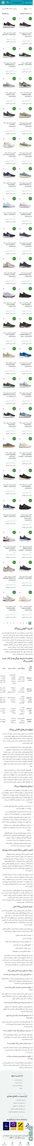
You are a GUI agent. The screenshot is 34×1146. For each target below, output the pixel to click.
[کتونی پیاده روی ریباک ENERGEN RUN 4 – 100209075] (9, 53)
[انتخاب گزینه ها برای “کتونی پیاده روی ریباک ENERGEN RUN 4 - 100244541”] (19, 348)
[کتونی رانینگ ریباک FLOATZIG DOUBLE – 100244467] (9, 143)
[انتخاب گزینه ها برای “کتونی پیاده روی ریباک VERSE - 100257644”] (3, 500)
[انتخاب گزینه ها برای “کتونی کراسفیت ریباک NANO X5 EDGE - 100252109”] (19, 592)
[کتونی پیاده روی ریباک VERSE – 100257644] (9, 505)
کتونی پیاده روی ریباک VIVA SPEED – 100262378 (9, 185)
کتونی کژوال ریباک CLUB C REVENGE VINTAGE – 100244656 (10, 455)
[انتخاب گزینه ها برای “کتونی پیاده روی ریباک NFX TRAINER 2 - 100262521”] (19, 470)
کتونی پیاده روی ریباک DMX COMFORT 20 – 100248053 (25, 125)
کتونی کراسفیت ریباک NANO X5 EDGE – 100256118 (9, 548)
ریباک (30, 39)
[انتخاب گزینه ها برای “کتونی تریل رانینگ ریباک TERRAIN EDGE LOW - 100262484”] (19, 318)
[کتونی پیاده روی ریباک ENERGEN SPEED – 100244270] (25, 203)
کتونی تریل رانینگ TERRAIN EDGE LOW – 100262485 (25, 275)
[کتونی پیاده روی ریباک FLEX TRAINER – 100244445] (9, 293)
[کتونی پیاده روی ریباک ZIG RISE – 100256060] (25, 567)
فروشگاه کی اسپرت (17, 1086)
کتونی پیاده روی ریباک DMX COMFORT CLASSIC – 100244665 (25, 455)
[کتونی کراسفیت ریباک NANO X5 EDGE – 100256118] (9, 537)
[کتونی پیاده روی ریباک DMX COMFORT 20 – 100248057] (25, 173)
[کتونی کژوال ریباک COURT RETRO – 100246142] (9, 353)
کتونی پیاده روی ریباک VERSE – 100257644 (9, 516)
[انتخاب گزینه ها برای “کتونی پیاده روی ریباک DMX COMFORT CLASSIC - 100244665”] (19, 438)
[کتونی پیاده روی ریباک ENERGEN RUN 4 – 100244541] (25, 353)
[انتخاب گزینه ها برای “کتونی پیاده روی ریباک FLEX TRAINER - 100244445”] (3, 288)
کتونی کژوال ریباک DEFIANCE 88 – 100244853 (10, 608)
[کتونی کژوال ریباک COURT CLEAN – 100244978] (9, 83)
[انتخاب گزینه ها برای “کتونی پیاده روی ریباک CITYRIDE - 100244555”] (3, 108)
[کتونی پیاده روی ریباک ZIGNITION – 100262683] (25, 413)
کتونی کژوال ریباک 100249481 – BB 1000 (25, 64)
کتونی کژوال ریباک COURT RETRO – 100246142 (10, 365)
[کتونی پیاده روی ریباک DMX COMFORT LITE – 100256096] (25, 143)
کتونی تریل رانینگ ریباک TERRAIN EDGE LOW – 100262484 (26, 335)
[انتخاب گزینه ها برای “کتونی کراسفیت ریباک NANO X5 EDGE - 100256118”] (3, 532)
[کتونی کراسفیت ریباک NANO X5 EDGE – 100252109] (25, 597)
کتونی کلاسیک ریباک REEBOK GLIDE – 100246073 (26, 94)
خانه (30, 9)
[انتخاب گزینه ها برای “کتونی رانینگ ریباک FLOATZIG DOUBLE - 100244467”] (3, 138)
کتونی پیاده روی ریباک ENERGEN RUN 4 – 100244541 (25, 365)
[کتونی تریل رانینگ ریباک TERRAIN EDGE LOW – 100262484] (25, 323)
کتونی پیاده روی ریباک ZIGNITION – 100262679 (9, 425)
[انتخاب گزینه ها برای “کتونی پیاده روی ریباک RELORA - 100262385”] (3, 18)
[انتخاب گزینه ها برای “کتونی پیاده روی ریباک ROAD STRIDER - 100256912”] (19, 228)
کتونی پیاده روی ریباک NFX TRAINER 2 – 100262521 (25, 486)
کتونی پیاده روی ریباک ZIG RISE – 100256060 (25, 577)
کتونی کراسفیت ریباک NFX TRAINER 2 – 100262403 (9, 335)
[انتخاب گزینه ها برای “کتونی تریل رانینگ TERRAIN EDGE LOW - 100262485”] (19, 258)
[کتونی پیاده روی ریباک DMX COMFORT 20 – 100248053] (25, 113)
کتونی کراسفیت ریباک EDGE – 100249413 (9, 214)
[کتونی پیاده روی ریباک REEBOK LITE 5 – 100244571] (25, 23)
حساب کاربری (18, 1083)
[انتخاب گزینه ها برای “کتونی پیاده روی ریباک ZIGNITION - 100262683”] (19, 408)
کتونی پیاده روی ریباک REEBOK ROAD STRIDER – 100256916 (25, 548)
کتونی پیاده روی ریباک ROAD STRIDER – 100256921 (25, 395)
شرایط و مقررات (18, 1080)
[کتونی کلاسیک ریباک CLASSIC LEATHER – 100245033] (9, 263)
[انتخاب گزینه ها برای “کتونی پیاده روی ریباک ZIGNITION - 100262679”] (3, 408)
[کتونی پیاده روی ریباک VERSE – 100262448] (9, 475)
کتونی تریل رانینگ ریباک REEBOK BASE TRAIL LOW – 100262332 (26, 517)
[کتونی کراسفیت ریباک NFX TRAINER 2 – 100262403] (9, 323)
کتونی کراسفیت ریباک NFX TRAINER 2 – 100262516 (25, 305)
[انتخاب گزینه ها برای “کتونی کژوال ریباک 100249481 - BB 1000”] (19, 48)
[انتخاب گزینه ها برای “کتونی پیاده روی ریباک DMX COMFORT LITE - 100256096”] (19, 138)
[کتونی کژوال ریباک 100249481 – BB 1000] (25, 53)
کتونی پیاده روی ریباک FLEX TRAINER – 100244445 (9, 305)
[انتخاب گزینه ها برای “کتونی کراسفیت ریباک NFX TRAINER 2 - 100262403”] (3, 318)
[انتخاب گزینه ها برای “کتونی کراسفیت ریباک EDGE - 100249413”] (3, 198)
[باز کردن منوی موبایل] (3, 2)
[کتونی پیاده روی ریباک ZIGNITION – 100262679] (9, 413)
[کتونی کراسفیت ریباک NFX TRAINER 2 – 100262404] (9, 233)
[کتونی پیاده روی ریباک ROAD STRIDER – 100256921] (25, 383)
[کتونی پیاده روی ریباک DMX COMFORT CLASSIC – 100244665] (25, 443)
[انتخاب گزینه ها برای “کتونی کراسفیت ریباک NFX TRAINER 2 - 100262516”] (19, 288)
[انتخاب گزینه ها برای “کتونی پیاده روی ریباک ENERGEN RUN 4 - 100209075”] (3, 48)
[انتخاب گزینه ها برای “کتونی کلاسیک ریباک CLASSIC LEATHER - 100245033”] (3, 258)
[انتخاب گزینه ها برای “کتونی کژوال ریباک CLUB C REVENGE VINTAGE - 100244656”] (3, 438)
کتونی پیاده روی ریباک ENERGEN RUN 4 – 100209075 (9, 65)
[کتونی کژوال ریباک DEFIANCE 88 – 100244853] (9, 597)
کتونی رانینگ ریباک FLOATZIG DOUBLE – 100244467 (9, 155)
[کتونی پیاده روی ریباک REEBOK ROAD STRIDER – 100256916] (25, 537)
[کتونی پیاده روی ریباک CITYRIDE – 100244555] (9, 113)
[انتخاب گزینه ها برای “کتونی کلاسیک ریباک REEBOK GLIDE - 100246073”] (19, 78)
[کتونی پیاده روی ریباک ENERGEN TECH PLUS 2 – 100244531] (9, 383)
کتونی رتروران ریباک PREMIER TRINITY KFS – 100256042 (9, 578)
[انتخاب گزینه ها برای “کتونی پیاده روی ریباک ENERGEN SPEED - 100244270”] (19, 198)
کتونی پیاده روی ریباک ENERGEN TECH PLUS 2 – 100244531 (9, 395)
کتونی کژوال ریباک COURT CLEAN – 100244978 (10, 94)
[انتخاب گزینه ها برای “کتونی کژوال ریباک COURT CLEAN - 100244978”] (3, 78)
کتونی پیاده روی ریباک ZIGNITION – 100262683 (25, 425)
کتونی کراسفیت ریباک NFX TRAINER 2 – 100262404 (9, 245)
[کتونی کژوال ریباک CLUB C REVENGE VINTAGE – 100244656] (9, 443)
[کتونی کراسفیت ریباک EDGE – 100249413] (9, 203)
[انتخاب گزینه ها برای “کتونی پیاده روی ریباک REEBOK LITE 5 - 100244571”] (19, 18)
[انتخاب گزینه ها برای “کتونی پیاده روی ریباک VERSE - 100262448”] (3, 470)
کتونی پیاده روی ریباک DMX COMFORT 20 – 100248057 (25, 185)
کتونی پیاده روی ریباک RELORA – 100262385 (9, 34)
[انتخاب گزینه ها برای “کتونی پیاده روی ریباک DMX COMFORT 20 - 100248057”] (19, 168)
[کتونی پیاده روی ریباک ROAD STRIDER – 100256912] (25, 233)
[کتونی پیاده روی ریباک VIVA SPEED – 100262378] (9, 173)
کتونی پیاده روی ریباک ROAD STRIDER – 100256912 (25, 245)
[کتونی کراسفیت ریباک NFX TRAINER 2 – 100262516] (25, 293)
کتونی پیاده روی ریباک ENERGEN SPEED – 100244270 (25, 215)
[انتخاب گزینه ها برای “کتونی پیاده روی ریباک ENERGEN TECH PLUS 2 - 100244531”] (3, 378)
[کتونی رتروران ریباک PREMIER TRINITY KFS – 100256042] (9, 567)
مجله (21, 1088)
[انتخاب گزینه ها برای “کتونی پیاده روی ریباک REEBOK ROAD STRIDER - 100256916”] (19, 532)
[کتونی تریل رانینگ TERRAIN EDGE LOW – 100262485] (25, 263)
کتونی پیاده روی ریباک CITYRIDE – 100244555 (9, 125)
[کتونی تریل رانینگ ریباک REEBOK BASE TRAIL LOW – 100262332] (25, 505)
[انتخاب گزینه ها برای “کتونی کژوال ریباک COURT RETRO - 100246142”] (3, 348)
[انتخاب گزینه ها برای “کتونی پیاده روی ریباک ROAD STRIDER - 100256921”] (19, 378)
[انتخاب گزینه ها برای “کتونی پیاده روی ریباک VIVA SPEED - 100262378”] (3, 168)
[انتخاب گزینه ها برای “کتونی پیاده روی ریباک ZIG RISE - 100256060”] (19, 562)
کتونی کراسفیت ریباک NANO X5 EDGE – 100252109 (25, 608)
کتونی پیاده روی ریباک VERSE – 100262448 (9, 485)
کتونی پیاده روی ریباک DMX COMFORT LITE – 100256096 (25, 155)
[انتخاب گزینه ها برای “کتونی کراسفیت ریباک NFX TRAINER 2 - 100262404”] (3, 228)
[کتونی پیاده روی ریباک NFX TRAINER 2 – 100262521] (25, 475)
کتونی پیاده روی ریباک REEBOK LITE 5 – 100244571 (25, 35)
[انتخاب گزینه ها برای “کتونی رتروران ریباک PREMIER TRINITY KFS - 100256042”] (3, 562)
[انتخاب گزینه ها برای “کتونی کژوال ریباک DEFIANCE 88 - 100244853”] (3, 592)
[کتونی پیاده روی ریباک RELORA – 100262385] (9, 23)
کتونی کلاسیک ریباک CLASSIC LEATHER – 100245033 (10, 275)
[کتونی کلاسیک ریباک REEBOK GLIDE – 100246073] (25, 83)
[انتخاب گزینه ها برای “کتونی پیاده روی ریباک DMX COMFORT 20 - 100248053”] (19, 108)
